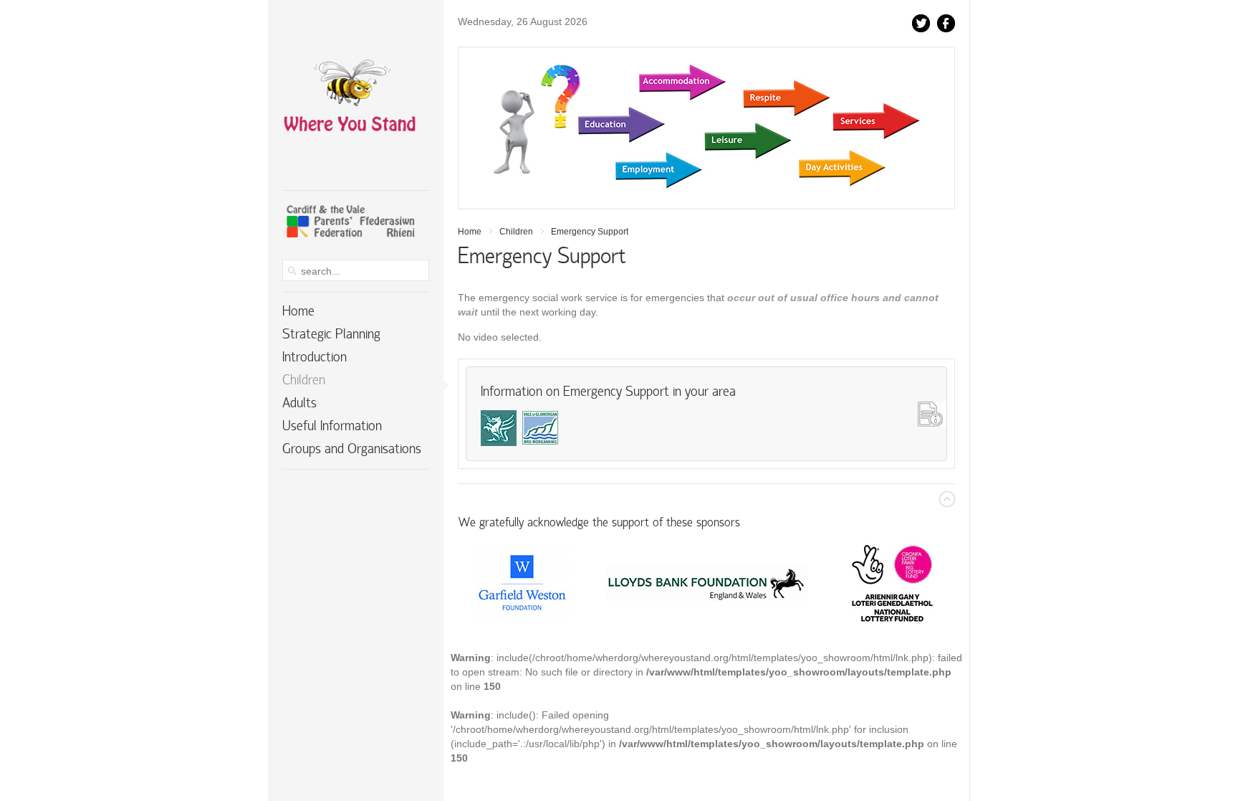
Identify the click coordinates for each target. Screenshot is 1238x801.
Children (516, 232)
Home (469, 232)
